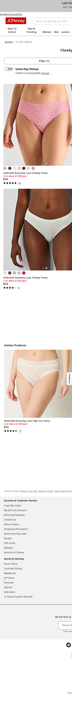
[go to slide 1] (43, 163)
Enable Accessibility (11, 14)
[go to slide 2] (46, 163)
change (45, 73)
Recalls (8, 538)
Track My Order (12, 505)
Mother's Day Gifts (29, 491)
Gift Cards (9, 543)
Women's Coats (46, 491)
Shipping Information (16, 529)
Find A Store (11, 563)
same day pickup (26, 69)
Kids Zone (9, 591)
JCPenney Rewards (14, 514)
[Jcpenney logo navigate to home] (15, 20)
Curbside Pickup (13, 568)
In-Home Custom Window (18, 596)
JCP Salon (9, 577)
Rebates (8, 547)
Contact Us (10, 519)
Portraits (9, 582)
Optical (8, 587)
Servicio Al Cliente (14, 552)
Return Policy (11, 524)
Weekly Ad (10, 573)
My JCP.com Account (15, 510)
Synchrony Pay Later (15, 533)
